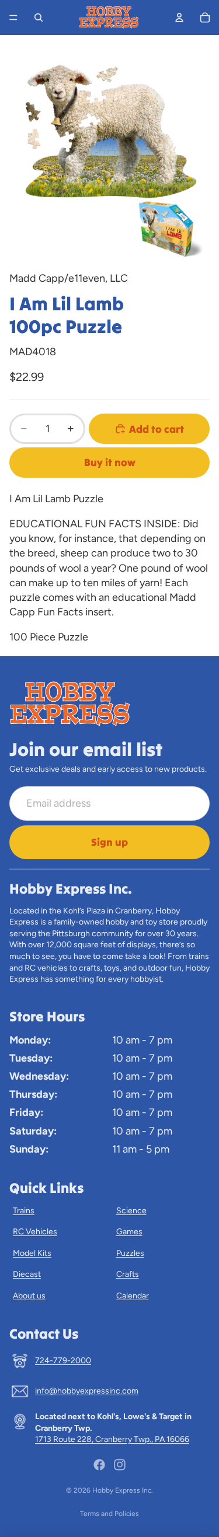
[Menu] (13, 17)
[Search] (38, 17)
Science (131, 1211)
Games (129, 1232)
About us (29, 1296)
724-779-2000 (63, 1361)
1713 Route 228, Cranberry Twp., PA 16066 (112, 1439)
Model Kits (32, 1253)
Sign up (109, 842)
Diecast (27, 1274)
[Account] (179, 17)
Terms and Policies (109, 1514)
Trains (23, 1211)
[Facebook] (99, 1465)
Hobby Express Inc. (122, 1490)
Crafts (127, 1274)
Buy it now (109, 462)
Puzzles (130, 1253)
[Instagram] (120, 1465)
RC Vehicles (35, 1232)
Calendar (132, 1296)
